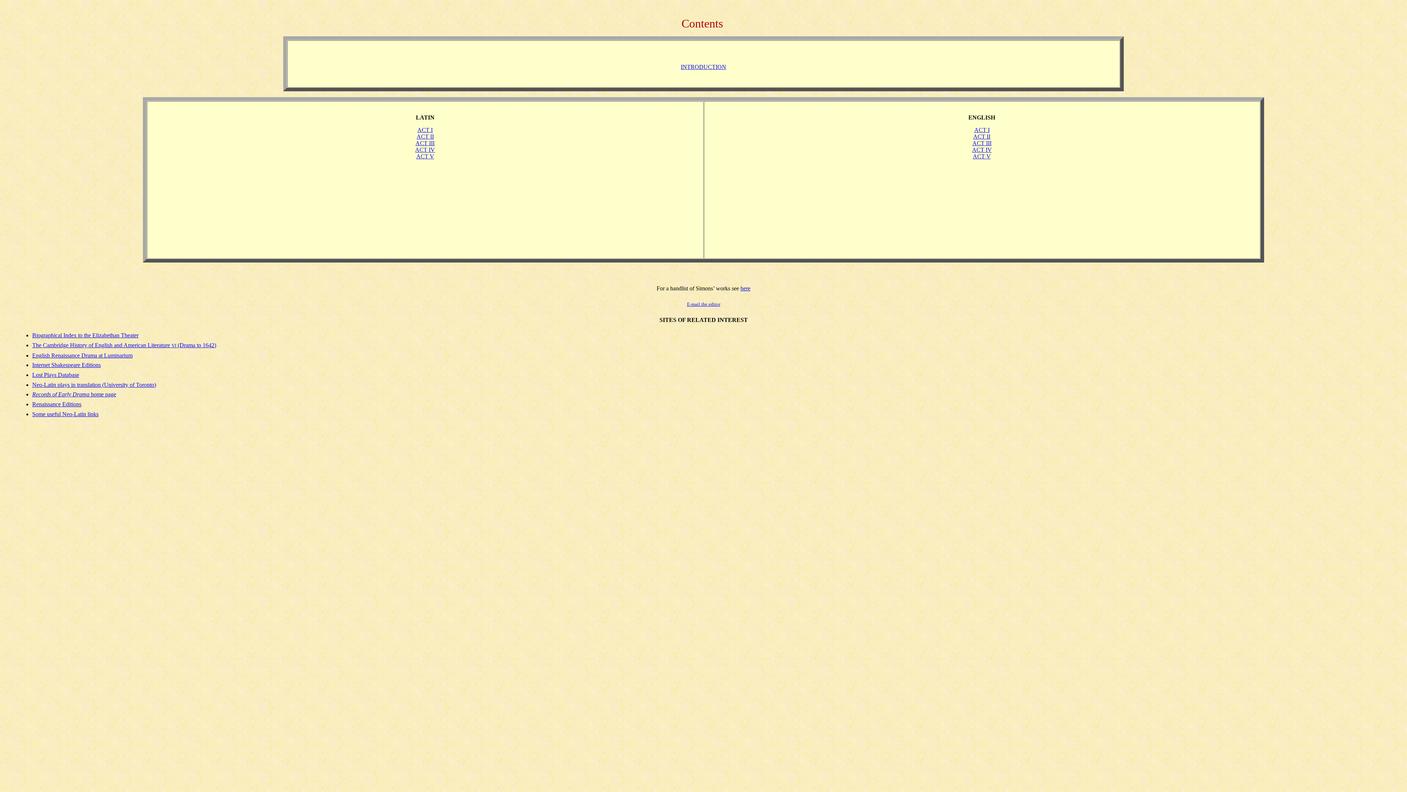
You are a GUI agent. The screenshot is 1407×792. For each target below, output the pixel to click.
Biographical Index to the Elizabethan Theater (85, 335)
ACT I (425, 130)
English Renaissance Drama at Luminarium (82, 355)
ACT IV (425, 150)
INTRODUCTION (703, 67)
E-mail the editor (703, 304)
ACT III (425, 143)
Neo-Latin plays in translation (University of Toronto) (94, 385)
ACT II (425, 136)
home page (74, 394)
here (745, 288)
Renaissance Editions (56, 404)
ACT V (425, 156)
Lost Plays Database (55, 375)
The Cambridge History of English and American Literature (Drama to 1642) (124, 345)
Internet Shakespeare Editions (66, 365)
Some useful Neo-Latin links (65, 414)
